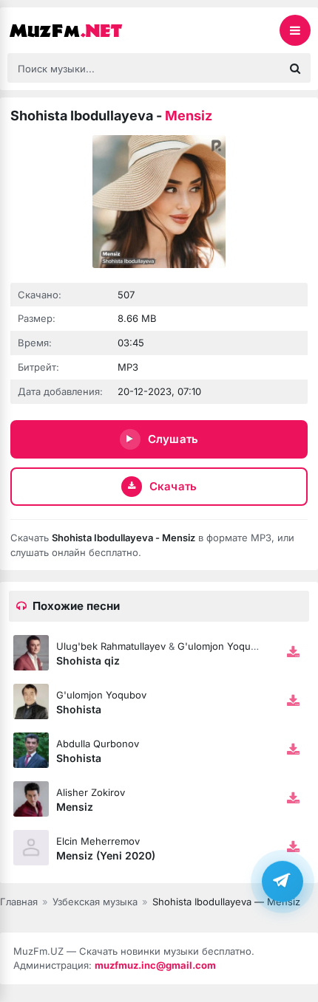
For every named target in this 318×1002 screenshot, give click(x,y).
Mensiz (74, 806)
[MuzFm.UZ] (81, 30)
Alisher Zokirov (90, 792)
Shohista (78, 709)
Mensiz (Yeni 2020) (105, 855)
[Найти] (295, 68)
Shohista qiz (88, 660)
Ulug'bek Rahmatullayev (111, 646)
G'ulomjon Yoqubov (222, 646)
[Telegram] (282, 881)
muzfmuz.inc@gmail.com (155, 965)
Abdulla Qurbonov (97, 743)
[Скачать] (293, 653)
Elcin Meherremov (98, 841)
